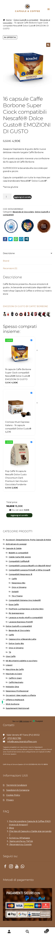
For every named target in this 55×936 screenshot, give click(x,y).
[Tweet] (10, 239)
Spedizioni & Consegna (17, 790)
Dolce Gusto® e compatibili (26, 20)
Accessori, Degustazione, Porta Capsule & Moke (28, 540)
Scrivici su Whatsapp (19, 838)
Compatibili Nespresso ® (20, 574)
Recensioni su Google (20, 844)
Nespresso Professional (17, 691)
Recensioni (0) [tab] (10, 268)
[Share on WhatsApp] (16, 239)
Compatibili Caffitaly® (19, 561)
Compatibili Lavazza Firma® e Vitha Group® (29, 570)
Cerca (27, 931)
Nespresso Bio (18, 583)
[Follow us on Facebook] (5, 866)
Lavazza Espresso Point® (21, 622)
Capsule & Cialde (13, 548)
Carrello (42, 929)
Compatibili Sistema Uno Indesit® (25, 600)
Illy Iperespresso (16, 613)
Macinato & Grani (14, 674)
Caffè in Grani (15, 678)
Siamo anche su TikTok (21, 841)
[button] (48, 45)
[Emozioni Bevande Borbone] (27, 226)
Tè (10, 652)
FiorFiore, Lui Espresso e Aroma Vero (26, 609)
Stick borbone (12, 704)
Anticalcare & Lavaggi (16, 544)
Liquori (9, 665)
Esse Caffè (14, 604)
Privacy (10, 800)
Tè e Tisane (17, 596)
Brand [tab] (6, 261)
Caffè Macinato (16, 682)
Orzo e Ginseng (19, 587)
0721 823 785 (14, 738)
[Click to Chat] (22, 866)
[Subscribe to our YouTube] (17, 866)
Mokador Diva (12, 687)
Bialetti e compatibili (18, 553)
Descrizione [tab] (9, 253)
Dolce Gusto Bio (16, 643)
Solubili (15, 591)
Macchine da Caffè (15, 669)
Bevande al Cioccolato (23, 212)
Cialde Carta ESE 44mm (20, 557)
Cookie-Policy (13, 795)
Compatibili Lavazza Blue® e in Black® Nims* (30, 566)
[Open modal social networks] (26, 239)
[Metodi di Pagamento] (27, 904)
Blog (11, 828)
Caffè (14, 579)
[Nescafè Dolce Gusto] (44, 226)
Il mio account (9, 931)
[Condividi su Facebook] (5, 239)
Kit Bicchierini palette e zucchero (21, 661)
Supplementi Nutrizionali (17, 708)
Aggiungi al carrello (22, 197)
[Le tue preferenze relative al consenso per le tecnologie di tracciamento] (2, 702)
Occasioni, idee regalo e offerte (21, 695)
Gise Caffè (10, 656)
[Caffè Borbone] (11, 226)
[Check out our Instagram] (11, 866)
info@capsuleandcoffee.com (22, 741)
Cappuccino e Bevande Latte (22, 639)
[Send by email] (21, 239)
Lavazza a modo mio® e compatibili (26, 617)
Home (9, 20)
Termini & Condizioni (16, 785)
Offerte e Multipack (15, 700)
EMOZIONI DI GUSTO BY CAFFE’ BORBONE (25, 306)
